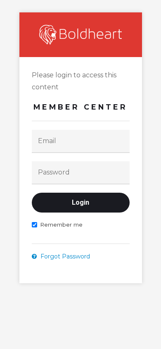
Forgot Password (64, 256)
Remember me (61, 224)
